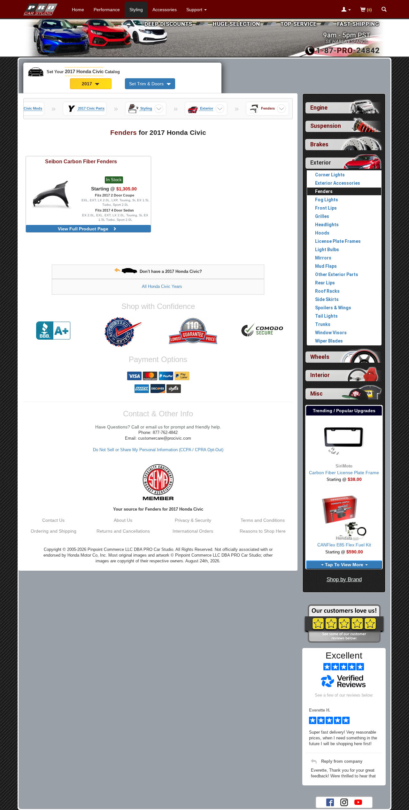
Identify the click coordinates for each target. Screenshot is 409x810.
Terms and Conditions (263, 520)
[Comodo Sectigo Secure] (263, 330)
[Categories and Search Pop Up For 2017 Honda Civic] (384, 10)
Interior (320, 375)
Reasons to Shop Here (263, 531)
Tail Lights (326, 316)
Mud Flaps (326, 266)
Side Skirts (327, 299)
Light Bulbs (327, 249)
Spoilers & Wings (333, 307)
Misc (316, 393)
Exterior (320, 162)
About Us (123, 520)
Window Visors (331, 332)
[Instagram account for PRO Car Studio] (344, 801)
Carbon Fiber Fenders (81, 161)
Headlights (327, 224)
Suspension (325, 126)
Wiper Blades (329, 340)
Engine (319, 107)
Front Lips (326, 208)
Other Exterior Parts (336, 274)
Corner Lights (330, 174)
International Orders (193, 531)
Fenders (324, 191)
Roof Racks (327, 291)
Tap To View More (344, 564)
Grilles (322, 216)
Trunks (322, 324)
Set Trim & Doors (147, 83)
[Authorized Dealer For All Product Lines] (123, 332)
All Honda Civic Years (162, 286)
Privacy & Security (193, 520)
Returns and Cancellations (123, 531)
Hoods (322, 232)
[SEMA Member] (158, 482)
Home (78, 9)
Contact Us (53, 520)
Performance (107, 9)
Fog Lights (326, 199)
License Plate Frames (338, 241)
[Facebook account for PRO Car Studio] (330, 801)
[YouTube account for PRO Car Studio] (358, 801)
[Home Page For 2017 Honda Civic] (41, 8)
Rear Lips (325, 282)
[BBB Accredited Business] (53, 330)
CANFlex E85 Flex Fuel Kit (344, 544)
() (369, 9)
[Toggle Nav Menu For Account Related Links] (346, 10)
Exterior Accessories (337, 183)
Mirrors (323, 257)
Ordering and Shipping (53, 531)
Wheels (319, 357)
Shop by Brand (344, 579)
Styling (136, 9)
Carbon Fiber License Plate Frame (344, 472)
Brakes (319, 144)
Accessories (164, 9)
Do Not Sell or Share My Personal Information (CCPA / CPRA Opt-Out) (158, 450)
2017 (87, 83)
